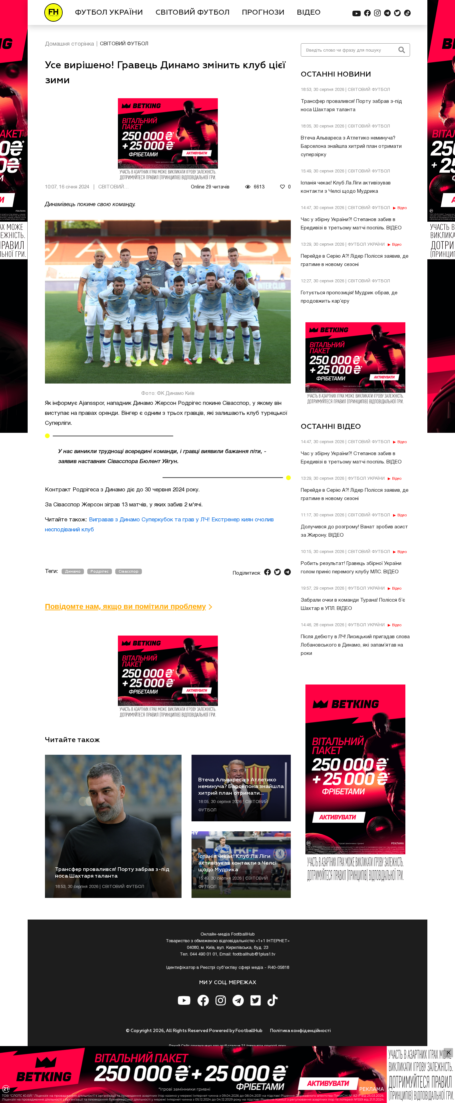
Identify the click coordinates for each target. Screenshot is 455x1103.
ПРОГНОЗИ (263, 12)
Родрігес (100, 571)
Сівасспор (129, 571)
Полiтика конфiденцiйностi (300, 1031)
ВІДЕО (309, 12)
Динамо (73, 571)
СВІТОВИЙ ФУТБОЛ (192, 12)
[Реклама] (227, 1074)
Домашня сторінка (69, 44)
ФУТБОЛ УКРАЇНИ (109, 12)
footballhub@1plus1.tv (254, 955)
